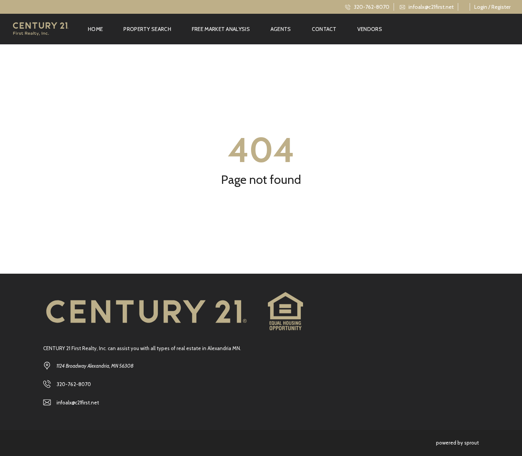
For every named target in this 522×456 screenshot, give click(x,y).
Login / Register (492, 6)
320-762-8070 (371, 6)
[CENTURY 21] (40, 29)
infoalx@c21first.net (430, 6)
